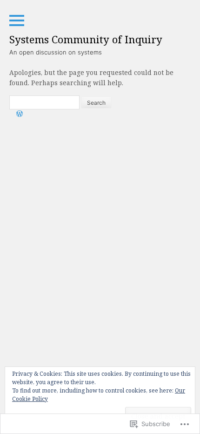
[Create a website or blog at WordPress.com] (19, 114)
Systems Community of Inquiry (85, 39)
